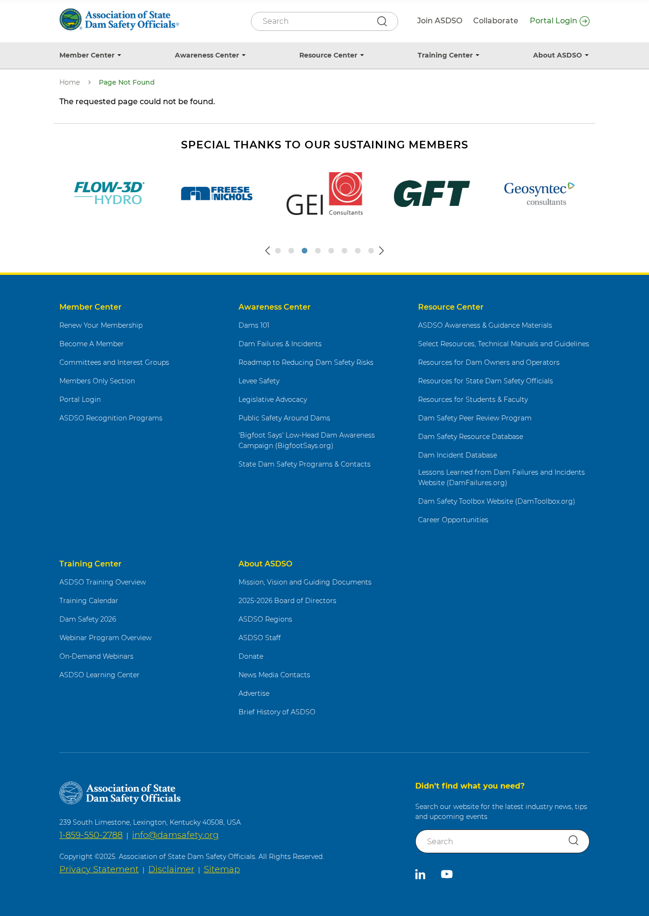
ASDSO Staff (260, 637)
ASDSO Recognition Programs (110, 418)
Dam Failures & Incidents (280, 344)
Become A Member (91, 344)
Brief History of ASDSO (277, 712)
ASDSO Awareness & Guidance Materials (485, 325)
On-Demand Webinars (96, 656)
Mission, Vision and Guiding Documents (305, 582)
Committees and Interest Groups (114, 362)
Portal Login (553, 20)
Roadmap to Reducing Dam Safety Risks (306, 362)
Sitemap (222, 869)
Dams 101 (254, 325)
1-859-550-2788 (91, 835)
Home (69, 82)
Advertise (254, 693)
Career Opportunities (453, 520)
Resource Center (328, 55)
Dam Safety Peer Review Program (475, 418)
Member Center (87, 55)
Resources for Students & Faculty (473, 399)
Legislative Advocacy (273, 399)
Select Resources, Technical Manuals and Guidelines (503, 344)
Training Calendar (88, 600)
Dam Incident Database (457, 455)
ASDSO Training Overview (102, 582)
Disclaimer (171, 869)
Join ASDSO (439, 20)
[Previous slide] (267, 250)
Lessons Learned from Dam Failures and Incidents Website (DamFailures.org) (501, 477)
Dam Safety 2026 (87, 619)
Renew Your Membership (101, 325)
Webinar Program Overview (105, 637)
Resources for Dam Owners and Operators (489, 362)
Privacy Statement (99, 869)
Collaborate (495, 20)
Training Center (445, 55)
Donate (251, 656)
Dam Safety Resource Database (470, 436)
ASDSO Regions (265, 619)
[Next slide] (381, 250)
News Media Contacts (274, 675)
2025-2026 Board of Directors (287, 600)
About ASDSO (557, 55)
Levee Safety (259, 381)
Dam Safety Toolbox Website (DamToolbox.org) (496, 501)
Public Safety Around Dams (284, 418)
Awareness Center (207, 55)
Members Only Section (97, 381)
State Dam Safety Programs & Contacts (305, 464)
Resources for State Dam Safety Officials (485, 381)
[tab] (278, 250)
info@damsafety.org (175, 835)
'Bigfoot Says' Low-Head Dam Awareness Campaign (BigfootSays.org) (307, 440)
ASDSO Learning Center (99, 675)
